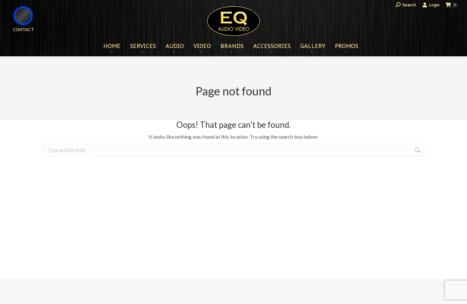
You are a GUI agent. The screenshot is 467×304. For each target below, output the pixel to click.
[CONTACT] (19, 39)
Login (434, 5)
